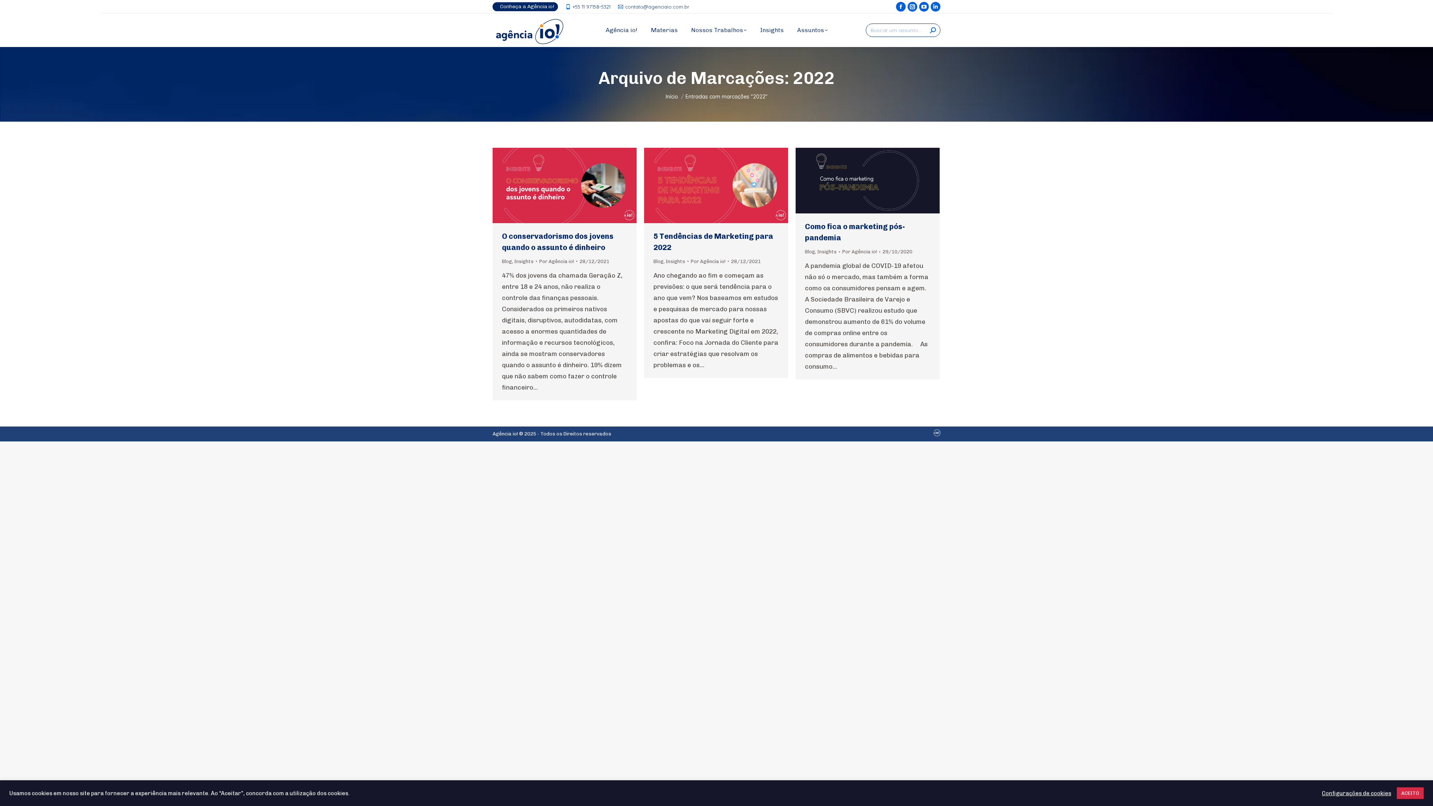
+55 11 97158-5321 (591, 7)
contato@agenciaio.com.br (657, 7)
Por (556, 261)
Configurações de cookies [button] (1356, 793)
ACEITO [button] (1410, 793)
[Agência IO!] (936, 434)
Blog (507, 261)
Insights (524, 261)
